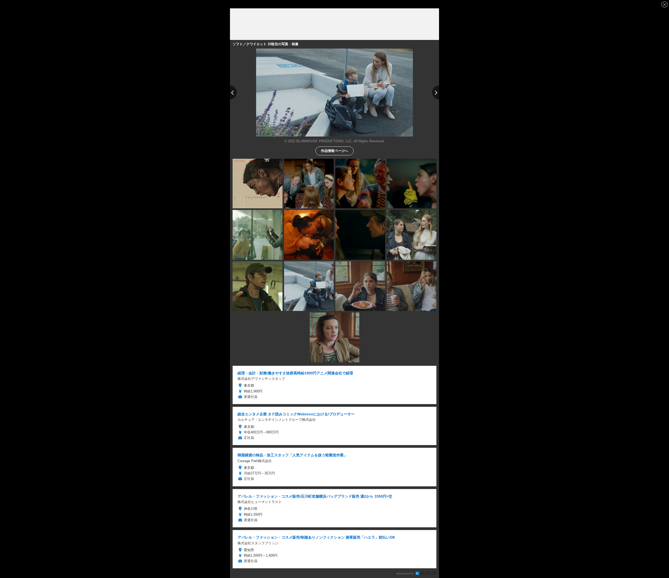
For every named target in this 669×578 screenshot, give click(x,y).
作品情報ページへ (334, 150)
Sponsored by (404, 573)
